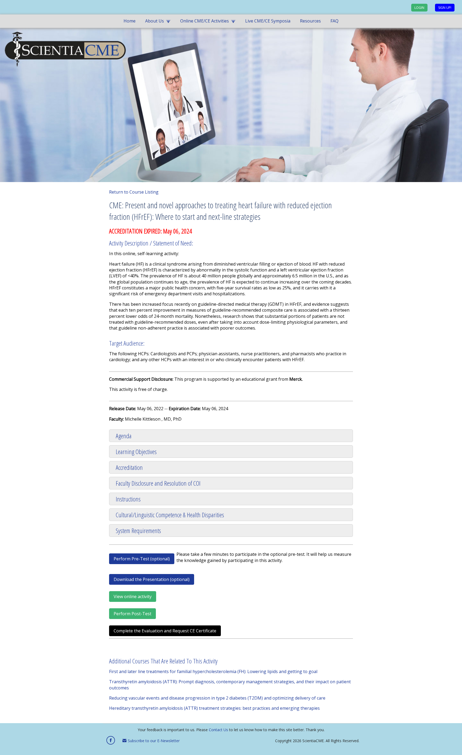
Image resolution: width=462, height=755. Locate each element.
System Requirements (138, 530)
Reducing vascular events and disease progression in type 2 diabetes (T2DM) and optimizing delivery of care (217, 698)
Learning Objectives (136, 451)
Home (130, 21)
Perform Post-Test (132, 614)
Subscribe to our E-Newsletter (153, 740)
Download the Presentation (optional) (152, 579)
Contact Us (218, 729)
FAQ (334, 21)
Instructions (128, 498)
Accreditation (129, 467)
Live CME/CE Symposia (267, 21)
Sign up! (444, 7)
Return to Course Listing (134, 192)
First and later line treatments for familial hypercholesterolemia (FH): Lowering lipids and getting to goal (213, 671)
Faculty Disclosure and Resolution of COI (158, 483)
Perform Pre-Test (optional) (142, 559)
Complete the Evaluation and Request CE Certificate (165, 631)
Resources (310, 21)
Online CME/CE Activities (204, 21)
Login (419, 7)
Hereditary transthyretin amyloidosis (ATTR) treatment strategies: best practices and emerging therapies (214, 708)
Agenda (124, 435)
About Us (154, 21)
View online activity (133, 596)
